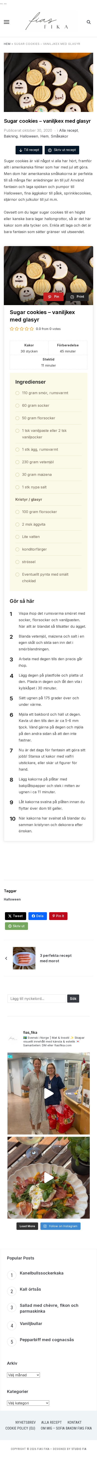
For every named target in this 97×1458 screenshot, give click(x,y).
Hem (7, 44)
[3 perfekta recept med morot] (24, 958)
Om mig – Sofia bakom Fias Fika (66, 1428)
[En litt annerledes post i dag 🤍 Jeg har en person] (48, 1093)
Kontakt (74, 1422)
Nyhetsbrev (25, 1422)
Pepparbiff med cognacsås (47, 1339)
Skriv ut (19, 926)
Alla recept (68, 130)
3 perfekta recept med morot (56, 958)
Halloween (29, 136)
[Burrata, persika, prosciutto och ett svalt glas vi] (48, 1178)
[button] (6, 22)
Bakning (11, 136)
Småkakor (59, 136)
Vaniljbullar (31, 1323)
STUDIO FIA (79, 1449)
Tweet (18, 916)
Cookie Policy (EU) (20, 1428)
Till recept (31, 150)
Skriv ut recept (64, 150)
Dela (40, 916)
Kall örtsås (30, 1289)
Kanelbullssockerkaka (42, 1273)
